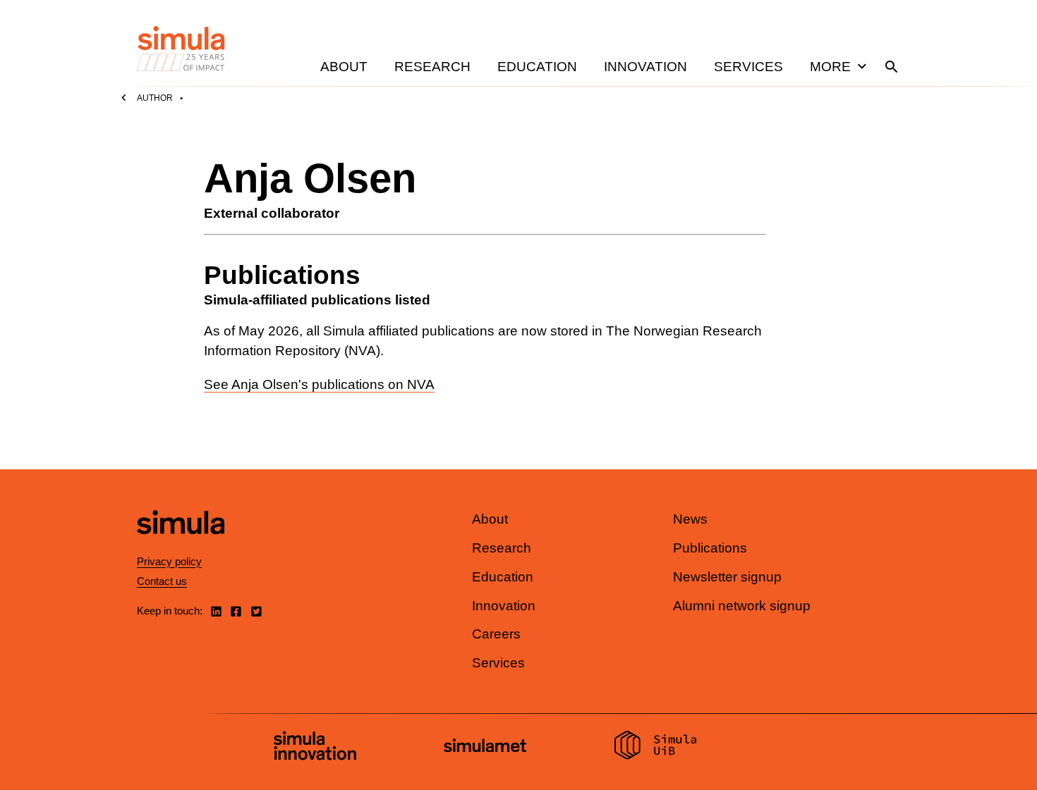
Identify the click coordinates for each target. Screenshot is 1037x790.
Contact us (162, 581)
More (830, 66)
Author (155, 98)
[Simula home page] (180, 546)
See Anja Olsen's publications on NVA (319, 384)
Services (748, 66)
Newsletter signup (727, 576)
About (344, 66)
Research (432, 66)
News (690, 519)
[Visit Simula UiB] (655, 747)
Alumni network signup (742, 605)
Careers (496, 634)
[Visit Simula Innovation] (315, 748)
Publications (710, 548)
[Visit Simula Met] (485, 747)
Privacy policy (169, 561)
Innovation (645, 66)
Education (537, 66)
